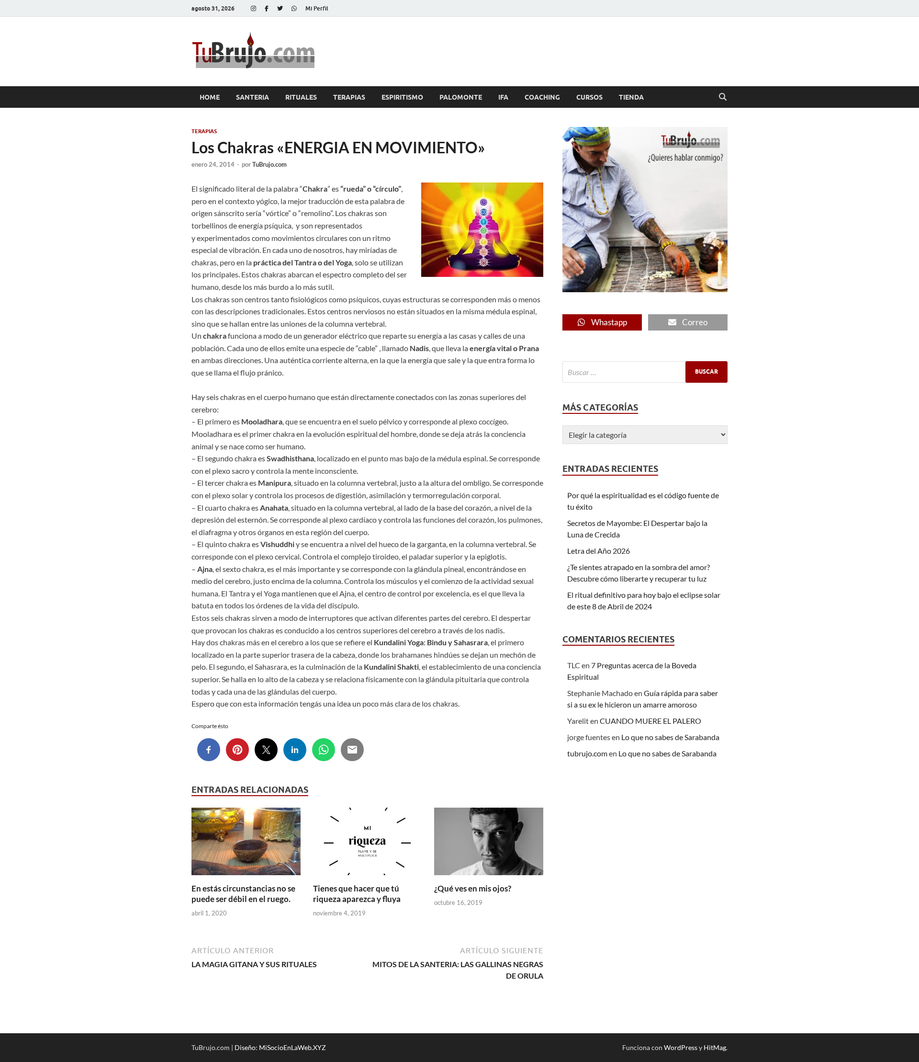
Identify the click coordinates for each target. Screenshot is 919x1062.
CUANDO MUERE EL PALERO (650, 720)
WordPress (680, 1047)
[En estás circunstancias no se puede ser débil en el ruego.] (246, 844)
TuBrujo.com (269, 164)
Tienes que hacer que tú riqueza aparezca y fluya (357, 893)
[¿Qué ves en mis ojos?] (488, 844)
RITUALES (301, 97)
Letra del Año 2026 (598, 550)
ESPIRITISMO (402, 97)
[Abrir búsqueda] (723, 97)
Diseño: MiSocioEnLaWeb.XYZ (280, 1047)
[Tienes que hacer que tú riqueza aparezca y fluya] (367, 844)
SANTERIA (252, 97)
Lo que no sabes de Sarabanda (670, 737)
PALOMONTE (460, 97)
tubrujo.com (587, 753)
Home (210, 97)
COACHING (542, 97)
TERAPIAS (349, 97)
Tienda (631, 97)
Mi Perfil (316, 8)
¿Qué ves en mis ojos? (472, 888)
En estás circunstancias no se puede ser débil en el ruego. (243, 893)
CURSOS (589, 97)
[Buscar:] (645, 372)
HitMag (715, 1047)
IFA (503, 97)
